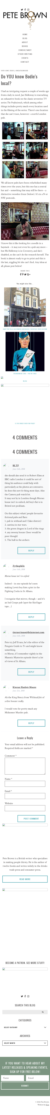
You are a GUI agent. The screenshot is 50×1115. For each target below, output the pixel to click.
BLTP (16, 465)
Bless (25, 381)
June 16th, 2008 (19, 469)
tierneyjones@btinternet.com (28, 632)
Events (25, 58)
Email (8, 791)
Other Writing (25, 54)
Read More (25, 879)
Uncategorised (22, 71)
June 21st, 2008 (18, 690)
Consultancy (25, 50)
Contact (25, 62)
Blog (25, 38)
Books (25, 46)
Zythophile (19, 566)
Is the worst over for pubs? (25, 423)
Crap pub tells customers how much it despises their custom (25, 329)
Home (25, 34)
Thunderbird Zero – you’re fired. (25, 374)
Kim (47, 1105)
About (25, 42)
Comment (11, 755)
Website (9, 803)
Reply (31, 550)
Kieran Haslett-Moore (24, 687)
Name (8, 779)
